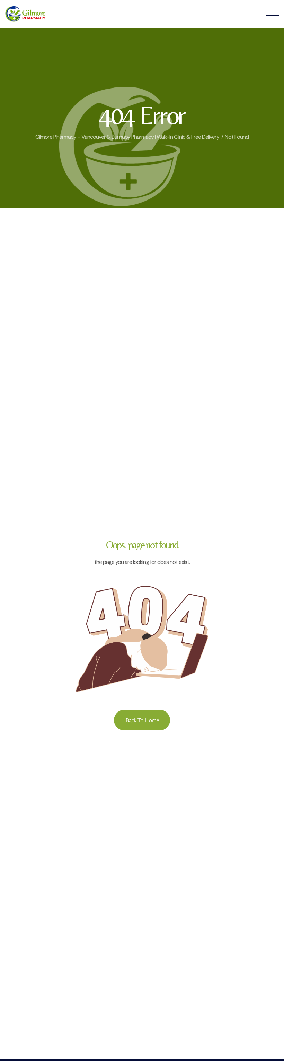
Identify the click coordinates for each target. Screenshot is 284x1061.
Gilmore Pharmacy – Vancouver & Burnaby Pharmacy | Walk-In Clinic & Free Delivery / (129, 136)
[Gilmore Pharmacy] (25, 14)
